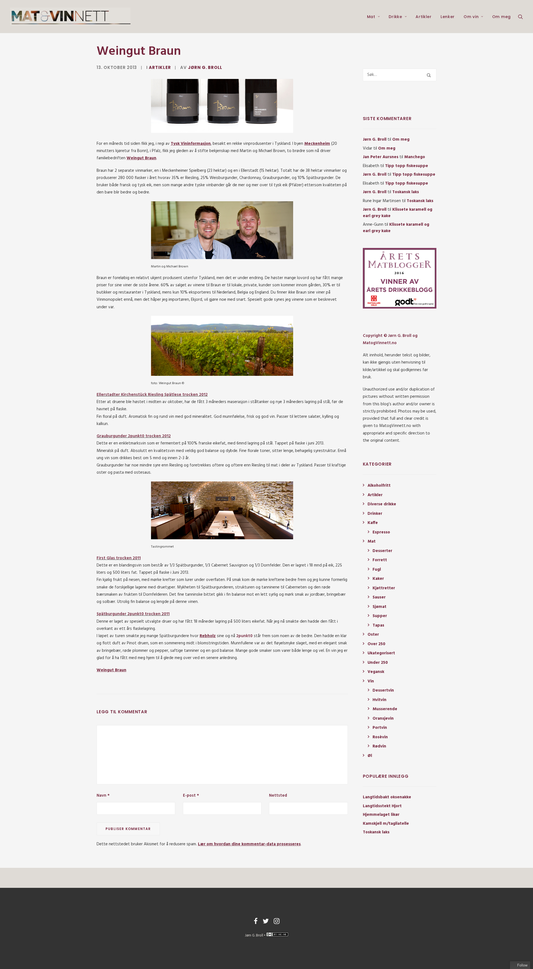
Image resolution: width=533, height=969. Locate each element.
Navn (103, 795)
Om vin (471, 16)
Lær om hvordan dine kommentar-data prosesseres (249, 844)
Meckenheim (317, 143)
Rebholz (208, 636)
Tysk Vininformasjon (191, 143)
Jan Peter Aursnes (380, 157)
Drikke (395, 16)
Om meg (501, 16)
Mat (371, 16)
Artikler (424, 16)
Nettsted (278, 795)
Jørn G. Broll (205, 67)
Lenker (448, 16)
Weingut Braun (141, 158)
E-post (191, 795)
